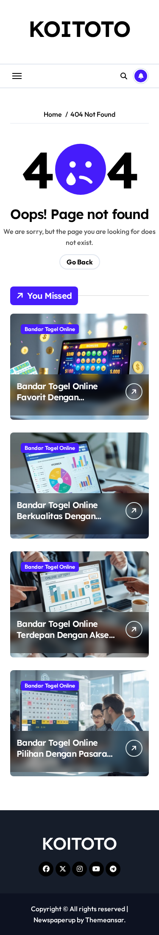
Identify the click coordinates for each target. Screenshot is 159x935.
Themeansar (104, 919)
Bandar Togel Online (50, 329)
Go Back (80, 262)
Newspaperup (54, 919)
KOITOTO (79, 28)
